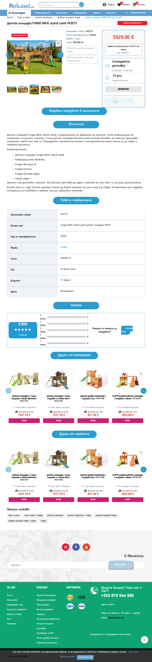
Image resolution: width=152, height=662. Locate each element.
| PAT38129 (128, 397)
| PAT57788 (93, 397)
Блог (9, 619)
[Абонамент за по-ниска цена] (123, 101)
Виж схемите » (123, 53)
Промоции (62, 12)
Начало (10, 18)
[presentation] (60, 55)
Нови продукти (42, 12)
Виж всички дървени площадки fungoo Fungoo (80, 59)
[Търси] (81, 4)
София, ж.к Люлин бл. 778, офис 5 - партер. (120, 613)
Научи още (133, 652)
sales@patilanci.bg (116, 618)
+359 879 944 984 (137, 18)
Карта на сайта (14, 614)
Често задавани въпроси (48, 638)
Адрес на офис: (107, 604)
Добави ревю (127, 330)
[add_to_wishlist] (108, 101)
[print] (115, 101)
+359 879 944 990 (137, 12)
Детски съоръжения (43, 18)
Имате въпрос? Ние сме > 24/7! (121, 589)
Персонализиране (67, 657)
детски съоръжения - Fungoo (79, 515)
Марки (96, 12)
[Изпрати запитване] (130, 101)
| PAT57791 (24, 398)
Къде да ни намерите (16, 610)
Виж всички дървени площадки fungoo (80, 49)
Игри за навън (24, 18)
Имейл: (112, 618)
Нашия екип (12, 600)
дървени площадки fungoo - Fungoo (22, 521)
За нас (10, 595)
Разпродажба (80, 12)
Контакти (111, 12)
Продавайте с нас (15, 605)
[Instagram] (65, 547)
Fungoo (77, 39)
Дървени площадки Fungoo (68, 18)
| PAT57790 (59, 398)
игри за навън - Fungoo (33, 515)
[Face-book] (76, 547)
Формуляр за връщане (47, 643)
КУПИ (24, 421)
